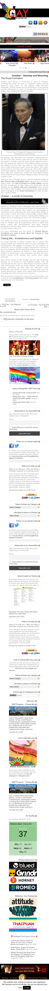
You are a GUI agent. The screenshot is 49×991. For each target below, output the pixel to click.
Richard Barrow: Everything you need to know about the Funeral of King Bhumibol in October (24, 233)
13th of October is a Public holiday (28, 183)
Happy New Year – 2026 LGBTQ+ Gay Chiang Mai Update (25, 397)
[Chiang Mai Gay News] (14, 19)
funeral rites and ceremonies (25, 187)
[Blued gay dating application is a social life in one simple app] (23, 868)
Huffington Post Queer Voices (24, 936)
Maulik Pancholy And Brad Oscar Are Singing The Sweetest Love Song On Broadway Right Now (23, 954)
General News (34, 299)
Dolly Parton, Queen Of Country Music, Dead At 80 (23, 948)
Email (11, 419)
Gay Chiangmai (10, 301)
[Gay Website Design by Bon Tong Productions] (24, 978)
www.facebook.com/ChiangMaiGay (25, 456)
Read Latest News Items (24, 309)
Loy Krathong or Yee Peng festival (25, 278)
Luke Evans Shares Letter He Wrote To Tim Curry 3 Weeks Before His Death (22, 942)
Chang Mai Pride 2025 (21, 402)
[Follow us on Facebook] (11, 448)
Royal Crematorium (27, 191)
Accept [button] (26, 988)
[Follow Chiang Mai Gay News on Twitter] (16, 448)
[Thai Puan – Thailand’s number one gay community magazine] (23, 931)
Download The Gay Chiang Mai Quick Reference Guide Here (23, 613)
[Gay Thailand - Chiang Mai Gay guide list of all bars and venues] (24, 599)
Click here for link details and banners (23, 669)
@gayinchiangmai (15, 458)
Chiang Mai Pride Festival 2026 (24, 393)
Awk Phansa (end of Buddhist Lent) (15, 181)
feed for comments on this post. (19, 319)
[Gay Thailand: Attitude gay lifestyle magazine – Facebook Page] (23, 905)
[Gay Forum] (23, 917)
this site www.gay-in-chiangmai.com (20, 775)
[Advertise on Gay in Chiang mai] (24, 42)
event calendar (22, 365)
